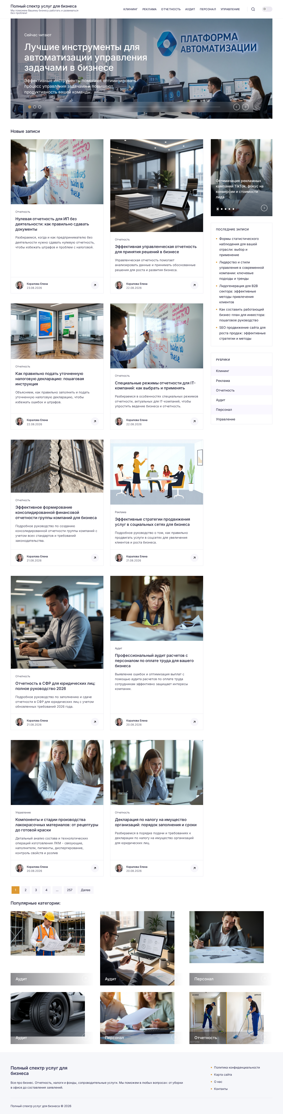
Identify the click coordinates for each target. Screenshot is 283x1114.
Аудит (118, 648)
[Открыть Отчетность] (230, 1018)
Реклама (120, 512)
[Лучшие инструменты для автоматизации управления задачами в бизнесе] (141, 68)
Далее (85, 890)
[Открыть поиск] (253, 9)
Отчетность (22, 211)
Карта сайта (223, 1074)
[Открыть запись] (57, 216)
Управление (23, 812)
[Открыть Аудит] (52, 948)
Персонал (224, 410)
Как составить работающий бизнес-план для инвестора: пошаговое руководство (242, 314)
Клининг (222, 371)
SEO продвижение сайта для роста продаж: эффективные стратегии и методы (242, 333)
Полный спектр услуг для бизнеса (44, 6)
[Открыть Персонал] (230, 948)
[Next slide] (245, 107)
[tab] (29, 106)
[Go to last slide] (236, 107)
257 (69, 890)
